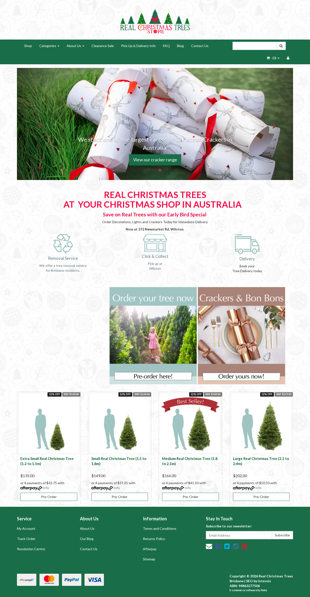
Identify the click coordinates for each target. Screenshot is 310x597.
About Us (74, 46)
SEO (249, 581)
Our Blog (86, 539)
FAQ (166, 46)
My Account (26, 528)
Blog (180, 46)
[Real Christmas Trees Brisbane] (155, 19)
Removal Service (63, 258)
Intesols (264, 581)
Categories (48, 46)
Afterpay (149, 549)
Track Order (26, 539)
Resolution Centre (31, 549)
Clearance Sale (103, 46)
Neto (264, 590)
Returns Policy (154, 539)
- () (273, 58)
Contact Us (200, 46)
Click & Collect (155, 256)
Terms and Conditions (159, 528)
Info (46, 488)
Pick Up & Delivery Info (138, 46)
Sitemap (149, 559)
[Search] (281, 46)
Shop (28, 46)
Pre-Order (49, 497)
